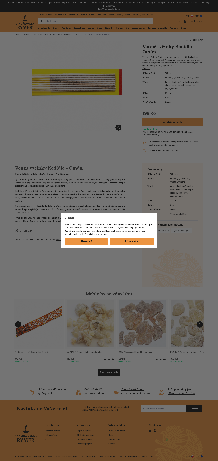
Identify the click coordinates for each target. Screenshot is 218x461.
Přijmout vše (131, 241)
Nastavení (86, 241)
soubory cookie (95, 224)
